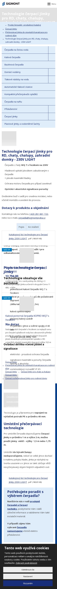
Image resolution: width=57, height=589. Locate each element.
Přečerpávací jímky (14, 439)
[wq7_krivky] (28, 400)
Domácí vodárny (12, 72)
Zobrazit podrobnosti (26, 562)
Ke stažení (33, 226)
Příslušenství (10, 108)
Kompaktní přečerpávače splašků (21, 94)
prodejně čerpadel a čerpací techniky (23, 505)
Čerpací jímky (11, 116)
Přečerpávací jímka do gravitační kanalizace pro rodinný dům (30, 367)
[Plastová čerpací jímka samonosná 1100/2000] (26, 261)
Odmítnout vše (27, 569)
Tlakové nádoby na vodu (16, 79)
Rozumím (28, 583)
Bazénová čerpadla (14, 64)
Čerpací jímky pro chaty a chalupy (35, 371)
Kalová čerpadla (12, 57)
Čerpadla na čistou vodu (16, 49)
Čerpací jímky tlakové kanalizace (20, 434)
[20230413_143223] (28, 381)
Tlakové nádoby (13, 411)
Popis (21, 226)
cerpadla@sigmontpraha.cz (31, 217)
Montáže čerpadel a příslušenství (21, 429)
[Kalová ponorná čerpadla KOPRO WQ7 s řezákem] (26, 310)
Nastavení (27, 576)
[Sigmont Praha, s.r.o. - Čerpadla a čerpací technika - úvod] (3, 25)
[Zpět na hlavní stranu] (11, 3)
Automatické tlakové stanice (18, 86)
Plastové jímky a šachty (16, 444)
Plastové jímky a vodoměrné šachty (22, 123)
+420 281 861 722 (38, 213)
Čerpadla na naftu (13, 101)
